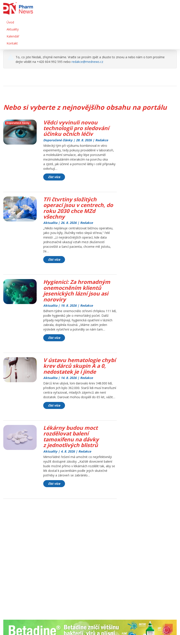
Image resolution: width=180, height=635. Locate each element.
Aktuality (13, 29)
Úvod (10, 22)
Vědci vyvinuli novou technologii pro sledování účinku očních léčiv (76, 128)
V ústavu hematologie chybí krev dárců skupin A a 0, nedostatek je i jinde (79, 365)
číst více (54, 177)
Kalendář (13, 36)
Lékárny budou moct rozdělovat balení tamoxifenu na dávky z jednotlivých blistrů (71, 436)
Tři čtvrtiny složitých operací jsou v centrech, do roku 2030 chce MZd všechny (78, 208)
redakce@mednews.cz (87, 62)
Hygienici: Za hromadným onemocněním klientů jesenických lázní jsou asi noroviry (76, 290)
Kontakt (12, 43)
